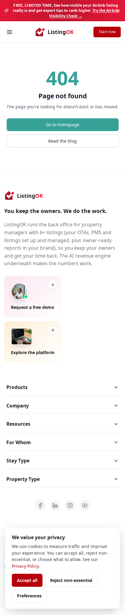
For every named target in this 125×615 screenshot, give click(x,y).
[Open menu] (9, 32)
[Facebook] (40, 505)
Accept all (27, 580)
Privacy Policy (25, 566)
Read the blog (62, 141)
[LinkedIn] (55, 505)
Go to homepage (62, 124)
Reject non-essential (71, 580)
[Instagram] (70, 505)
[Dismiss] (119, 11)
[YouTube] (84, 505)
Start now (107, 31)
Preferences (29, 596)
